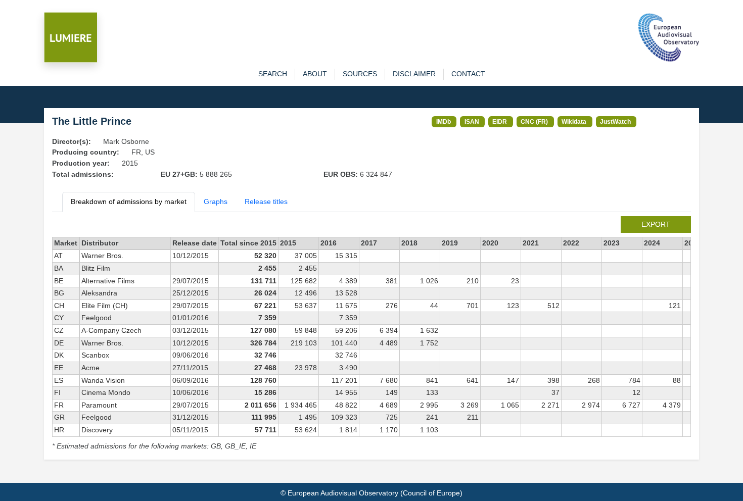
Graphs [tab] (215, 201)
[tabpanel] (371, 334)
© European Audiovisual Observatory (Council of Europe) (371, 493)
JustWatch (615, 121)
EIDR (499, 121)
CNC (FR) (534, 121)
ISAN (472, 121)
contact (468, 74)
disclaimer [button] (414, 74)
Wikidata (574, 121)
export (655, 224)
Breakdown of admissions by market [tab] (129, 201)
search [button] (272, 74)
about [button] (315, 74)
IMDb (443, 121)
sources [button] (360, 74)
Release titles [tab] (266, 201)
